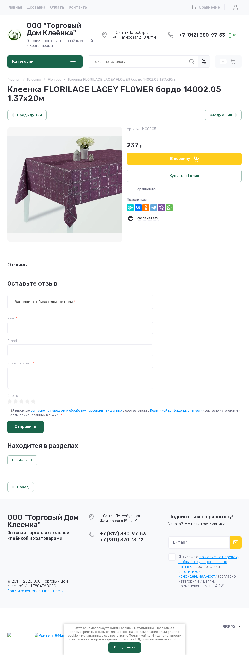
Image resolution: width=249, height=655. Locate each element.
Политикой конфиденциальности (176, 410)
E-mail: (12, 341)
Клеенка (34, 79)
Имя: (12, 318)
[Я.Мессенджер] (130, 207)
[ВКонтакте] (138, 207)
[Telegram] (153, 207)
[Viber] (161, 207)
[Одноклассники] (145, 207)
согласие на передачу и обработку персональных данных (76, 410)
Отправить (25, 426)
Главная (13, 79)
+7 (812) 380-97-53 (202, 35)
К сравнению (145, 189)
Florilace (54, 79)
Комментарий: (21, 363)
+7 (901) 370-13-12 (122, 540)
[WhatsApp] (169, 207)
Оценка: (13, 396)
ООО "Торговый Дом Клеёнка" (54, 29)
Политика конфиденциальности (35, 591)
